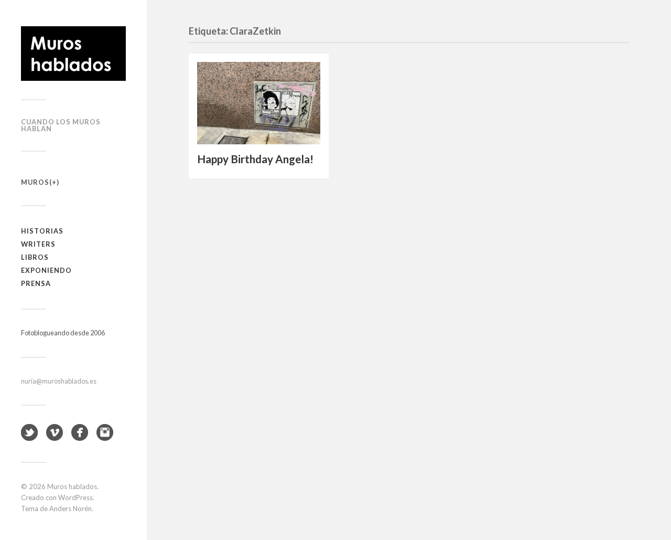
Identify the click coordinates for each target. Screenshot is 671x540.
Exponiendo (46, 270)
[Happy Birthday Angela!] (258, 103)
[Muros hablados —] (73, 53)
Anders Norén (70, 508)
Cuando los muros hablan (61, 125)
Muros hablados (72, 486)
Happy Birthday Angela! (255, 159)
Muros (35, 182)
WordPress (75, 497)
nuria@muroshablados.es (58, 381)
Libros (35, 257)
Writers (38, 244)
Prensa (36, 283)
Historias (42, 231)
